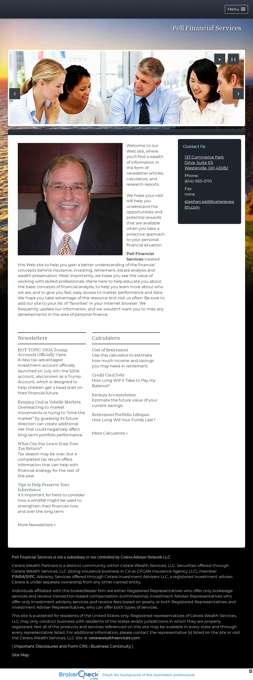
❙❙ (233, 59)
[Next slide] (238, 93)
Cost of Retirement (110, 350)
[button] (236, 9)
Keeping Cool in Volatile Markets (49, 402)
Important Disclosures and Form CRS (51, 646)
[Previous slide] (14, 93)
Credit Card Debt (108, 375)
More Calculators (110, 433)
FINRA (18, 576)
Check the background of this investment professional (148, 675)
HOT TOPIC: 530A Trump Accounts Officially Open (42, 352)
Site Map (20, 655)
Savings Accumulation (114, 395)
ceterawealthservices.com (114, 638)
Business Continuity (111, 646)
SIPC (30, 576)
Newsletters (32, 338)
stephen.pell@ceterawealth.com (209, 204)
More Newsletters (37, 524)
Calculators (106, 338)
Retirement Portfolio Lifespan (120, 415)
